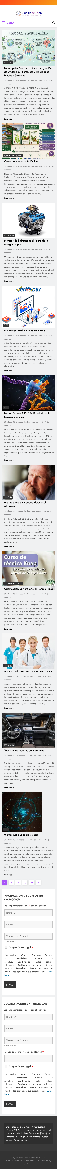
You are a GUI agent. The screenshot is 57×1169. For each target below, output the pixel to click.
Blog (6, 325)
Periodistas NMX (14, 1133)
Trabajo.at (45, 1133)
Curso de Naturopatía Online (21, 161)
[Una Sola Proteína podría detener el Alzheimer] (28, 482)
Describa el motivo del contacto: (24, 1052)
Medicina (8, 62)
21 (32, 882)
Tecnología (9, 235)
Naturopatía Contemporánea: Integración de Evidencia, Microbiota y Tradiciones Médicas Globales (28, 71)
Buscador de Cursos (13, 156)
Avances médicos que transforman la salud (28, 671)
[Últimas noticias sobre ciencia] (22, 812)
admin (9, 80)
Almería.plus (38, 1126)
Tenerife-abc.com (31, 1133)
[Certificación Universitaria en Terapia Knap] (28, 568)
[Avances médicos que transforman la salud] (28, 651)
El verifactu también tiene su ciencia (25, 330)
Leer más (8, 118)
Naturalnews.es (43, 1130)
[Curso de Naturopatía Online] (28, 141)
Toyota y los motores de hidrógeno (24, 750)
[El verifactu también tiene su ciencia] (28, 307)
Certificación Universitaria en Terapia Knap (28, 589)
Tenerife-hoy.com (14, 1136)
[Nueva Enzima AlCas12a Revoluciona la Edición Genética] (28, 393)
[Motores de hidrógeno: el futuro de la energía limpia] (28, 220)
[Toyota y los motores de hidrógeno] (28, 730)
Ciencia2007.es (14, 1130)
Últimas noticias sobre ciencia (21, 835)
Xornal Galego (21, 1139)
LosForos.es (28, 1130)
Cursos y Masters (32, 1136)
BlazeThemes (28, 1163)
